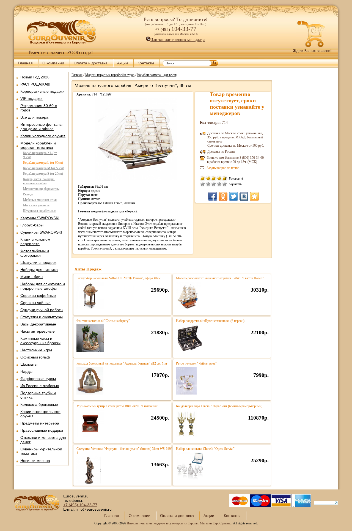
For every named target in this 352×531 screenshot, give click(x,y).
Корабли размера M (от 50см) (43, 168)
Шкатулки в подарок (38, 262)
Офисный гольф (35, 357)
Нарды (26, 371)
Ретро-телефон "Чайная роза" (196, 363)
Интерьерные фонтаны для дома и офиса (41, 126)
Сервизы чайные (35, 302)
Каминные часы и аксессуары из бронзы (40, 340)
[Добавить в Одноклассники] (223, 196)
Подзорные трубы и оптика (38, 395)
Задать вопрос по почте (223, 168)
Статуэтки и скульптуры (41, 317)
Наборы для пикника (39, 269)
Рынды (28, 194)
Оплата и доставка (91, 63)
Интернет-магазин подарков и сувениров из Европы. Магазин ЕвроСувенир (179, 523)
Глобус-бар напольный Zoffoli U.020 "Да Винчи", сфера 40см (118, 278)
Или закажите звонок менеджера (177, 40)
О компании (53, 63)
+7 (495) (80, 505)
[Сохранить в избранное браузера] (254, 196)
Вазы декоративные (38, 324)
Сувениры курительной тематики (41, 451)
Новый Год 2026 (35, 77)
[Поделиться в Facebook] (212, 196)
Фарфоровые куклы (38, 378)
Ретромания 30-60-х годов (38, 107)
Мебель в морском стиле (40, 200)
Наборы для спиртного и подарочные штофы (42, 286)
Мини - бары (31, 277)
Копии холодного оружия (42, 136)
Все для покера (34, 117)
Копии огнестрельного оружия (40, 413)
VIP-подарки (31, 98)
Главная (25, 63)
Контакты (146, 63)
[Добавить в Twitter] (233, 196)
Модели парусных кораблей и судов (109, 74)
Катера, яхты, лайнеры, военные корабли (39, 181)
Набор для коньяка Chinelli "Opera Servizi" (205, 449)
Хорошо (219, 184)
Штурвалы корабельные (39, 211)
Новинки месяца (35, 460)
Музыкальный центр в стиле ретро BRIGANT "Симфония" (117, 406)
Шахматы (28, 364)
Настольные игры (36, 350)
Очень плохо (202, 184)
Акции (122, 63)
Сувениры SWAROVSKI (41, 232)
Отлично (224, 184)
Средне (213, 184)
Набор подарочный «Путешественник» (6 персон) (210, 321)
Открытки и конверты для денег (43, 439)
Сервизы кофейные (38, 295)
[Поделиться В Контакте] (244, 196)
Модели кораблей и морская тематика (38, 145)
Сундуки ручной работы (41, 310)
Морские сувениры (36, 205)
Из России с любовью (39, 386)
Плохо (208, 184)
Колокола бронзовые (39, 404)
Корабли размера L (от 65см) (43, 163)
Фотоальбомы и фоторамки (34, 253)
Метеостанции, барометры (41, 189)
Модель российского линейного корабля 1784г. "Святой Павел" (220, 278)
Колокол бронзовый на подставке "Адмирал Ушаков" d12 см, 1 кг (121, 363)
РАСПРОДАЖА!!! (35, 84)
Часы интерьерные (37, 331)
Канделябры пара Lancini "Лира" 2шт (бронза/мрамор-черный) (219, 406)
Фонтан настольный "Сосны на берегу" (103, 321)
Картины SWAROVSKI (39, 218)
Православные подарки (41, 430)
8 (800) (252, 158)
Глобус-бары (31, 225)
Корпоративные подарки (42, 91)
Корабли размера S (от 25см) (43, 174)
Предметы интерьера (39, 423)
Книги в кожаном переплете (35, 241)
